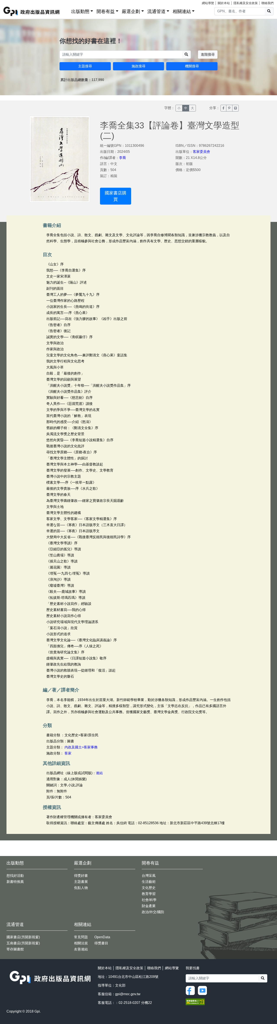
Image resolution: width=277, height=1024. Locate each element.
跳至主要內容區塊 (12, 2)
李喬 (122, 158)
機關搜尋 (192, 66)
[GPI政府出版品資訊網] (31, 11)
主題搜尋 (85, 66)
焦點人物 (81, 888)
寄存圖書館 (15, 949)
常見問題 (81, 937)
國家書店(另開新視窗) (23, 937)
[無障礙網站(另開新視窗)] (195, 1001)
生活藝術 (149, 881)
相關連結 (182, 11)
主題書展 (81, 881)
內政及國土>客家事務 (81, 747)
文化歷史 (149, 888)
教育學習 (149, 894)
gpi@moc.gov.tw (127, 994)
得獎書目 (101, 943)
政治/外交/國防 (153, 912)
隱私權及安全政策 (246, 3)
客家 (67, 753)
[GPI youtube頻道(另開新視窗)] (203, 990)
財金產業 (149, 906)
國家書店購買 (115, 196)
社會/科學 (149, 900)
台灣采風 (149, 875)
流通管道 (156, 11)
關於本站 (224, 3)
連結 (99, 773)
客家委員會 (201, 151)
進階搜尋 (208, 54)
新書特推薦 (15, 881)
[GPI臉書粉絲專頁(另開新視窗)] (191, 990)
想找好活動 (15, 875)
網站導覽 (208, 3)
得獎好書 (81, 875)
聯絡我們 (267, 3)
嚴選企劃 (131, 11)
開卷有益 (106, 11)
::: (66, 10)
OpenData (102, 937)
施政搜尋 (138, 66)
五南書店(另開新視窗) (23, 943)
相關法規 (81, 943)
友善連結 (81, 949)
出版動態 (80, 11)
